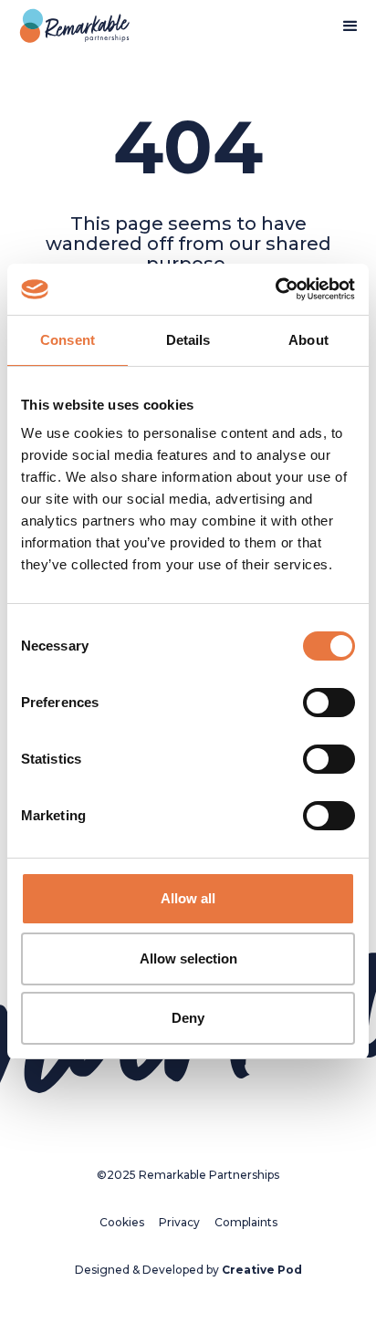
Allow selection (188, 958)
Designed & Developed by (188, 1269)
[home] (70, 26)
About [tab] (308, 340)
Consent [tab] (67, 340)
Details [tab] (188, 340)
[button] (350, 26)
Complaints (245, 1222)
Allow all (188, 898)
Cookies (121, 1222)
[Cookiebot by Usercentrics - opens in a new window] (275, 289)
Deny (188, 1018)
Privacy (179, 1222)
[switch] (329, 702)
